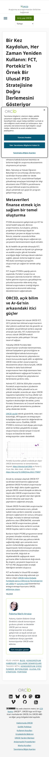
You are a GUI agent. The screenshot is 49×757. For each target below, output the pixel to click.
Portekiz (22, 672)
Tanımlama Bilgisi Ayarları (25, 749)
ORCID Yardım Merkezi (24, 738)
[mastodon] (30, 697)
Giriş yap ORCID (24, 18)
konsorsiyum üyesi (31, 666)
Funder (10, 669)
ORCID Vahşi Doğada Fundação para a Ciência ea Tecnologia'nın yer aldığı (24, 581)
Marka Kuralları (24, 745)
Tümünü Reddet (24, 137)
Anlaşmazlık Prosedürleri (24, 741)
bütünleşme (21, 669)
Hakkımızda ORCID (24, 723)
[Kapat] (44, 109)
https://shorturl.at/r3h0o (22, 466)
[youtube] (37, 697)
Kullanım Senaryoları (29, 663)
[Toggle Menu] (5, 18)
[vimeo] (13, 703)
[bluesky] (17, 697)
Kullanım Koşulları (24, 730)
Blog (22, 660)
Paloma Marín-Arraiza (20, 613)
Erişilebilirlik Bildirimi (25, 734)
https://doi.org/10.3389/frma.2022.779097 (23, 472)
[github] (25, 703)
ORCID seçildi (12, 413)
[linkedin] (11, 697)
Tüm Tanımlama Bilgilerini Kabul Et (24, 145)
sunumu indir (22, 583)
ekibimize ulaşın (13, 589)
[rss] (36, 703)
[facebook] (24, 697)
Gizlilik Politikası (24, 726)
